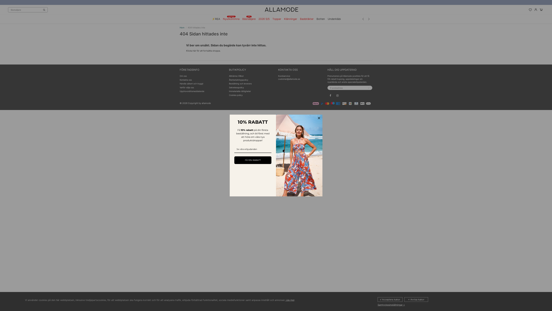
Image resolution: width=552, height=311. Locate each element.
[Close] (319, 118)
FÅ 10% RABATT (253, 160)
